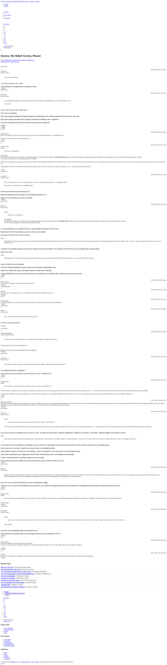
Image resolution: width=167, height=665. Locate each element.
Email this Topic (5, 61)
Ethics (19, 60)
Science (14, 60)
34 (5, 35)
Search (37, 1)
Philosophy (9, 60)
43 (5, 41)
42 (5, 40)
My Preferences (8, 642)
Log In (26, 1)
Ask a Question (8, 628)
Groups (6, 6)
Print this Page (15, 61)
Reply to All (7, 47)
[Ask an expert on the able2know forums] (12, 1)
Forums (6, 4)
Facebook (7, 657)
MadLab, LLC (15, 662)
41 (5, 38)
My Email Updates (9, 646)
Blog (5, 654)
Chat (5, 633)
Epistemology (30, 60)
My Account (7, 639)
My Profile (7, 641)
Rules (5, 652)
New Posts (7, 18)
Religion (23, 60)
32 (5, 32)
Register (32, 1)
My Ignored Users (9, 644)
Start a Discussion (9, 629)
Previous (6, 24)
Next (5, 43)
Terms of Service (25, 662)
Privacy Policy (35, 662)
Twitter (6, 656)
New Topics (7, 15)
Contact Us (7, 659)
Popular (6, 12)
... (4, 30)
